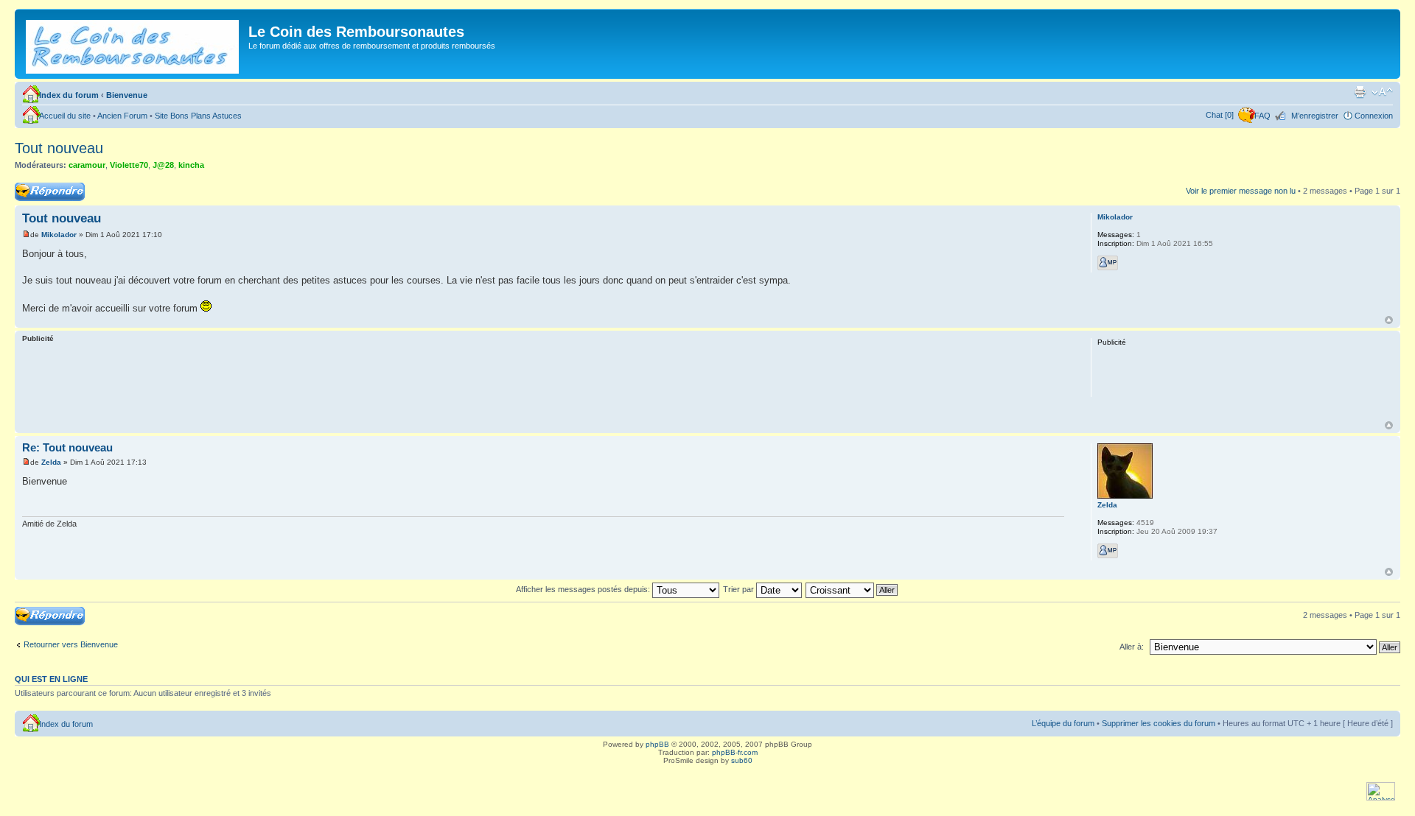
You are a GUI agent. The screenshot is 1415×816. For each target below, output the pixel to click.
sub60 (741, 760)
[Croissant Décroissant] (852, 589)
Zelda (51, 462)
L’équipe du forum (1063, 723)
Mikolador (59, 235)
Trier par (739, 589)
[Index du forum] (133, 44)
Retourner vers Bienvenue (71, 644)
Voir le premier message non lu (1241, 190)
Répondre (32, 187)
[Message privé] (1107, 263)
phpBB (657, 744)
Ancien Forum (122, 115)
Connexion (1374, 115)
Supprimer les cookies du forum (1158, 723)
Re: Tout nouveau (67, 447)
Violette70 (129, 165)
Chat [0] (1220, 114)
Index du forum (69, 95)
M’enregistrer (1314, 115)
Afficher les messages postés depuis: (584, 589)
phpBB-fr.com (735, 752)
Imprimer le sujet (1360, 92)
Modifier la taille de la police (1382, 92)
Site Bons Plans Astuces (198, 115)
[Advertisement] (543, 384)
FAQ (1262, 115)
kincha (191, 165)
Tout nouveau (59, 148)
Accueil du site (65, 115)
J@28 (163, 165)
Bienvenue (126, 95)
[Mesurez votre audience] (1380, 798)
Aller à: (1131, 646)
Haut (1389, 320)
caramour (87, 165)
